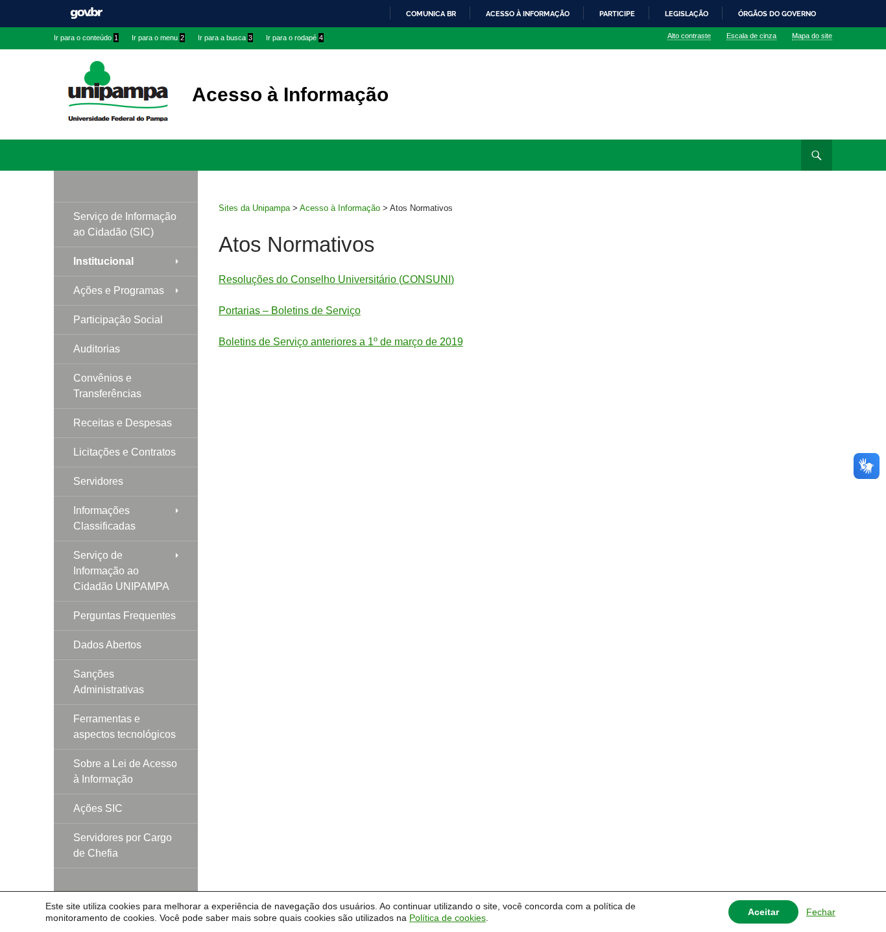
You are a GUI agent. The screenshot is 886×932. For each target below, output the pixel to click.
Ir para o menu (158, 38)
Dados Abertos (107, 644)
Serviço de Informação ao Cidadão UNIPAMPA (121, 571)
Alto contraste (689, 36)
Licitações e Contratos (124, 452)
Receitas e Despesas (122, 422)
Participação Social (118, 319)
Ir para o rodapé (294, 38)
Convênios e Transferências (107, 386)
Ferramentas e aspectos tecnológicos (124, 726)
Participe (617, 13)
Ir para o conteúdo (86, 38)
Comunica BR (431, 13)
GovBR (86, 13)
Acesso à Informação (290, 94)
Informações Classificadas (104, 518)
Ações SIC (98, 808)
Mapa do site (812, 36)
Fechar (820, 912)
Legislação (686, 13)
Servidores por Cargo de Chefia (122, 845)
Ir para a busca (225, 38)
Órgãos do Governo (777, 13)
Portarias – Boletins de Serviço (290, 310)
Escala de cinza (751, 36)
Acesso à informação (527, 13)
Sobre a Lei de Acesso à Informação (125, 771)
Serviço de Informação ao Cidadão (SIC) (124, 224)
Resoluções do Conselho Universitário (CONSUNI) (336, 279)
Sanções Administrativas (108, 681)
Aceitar (763, 912)
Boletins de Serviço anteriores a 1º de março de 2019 (341, 341)
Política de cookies (447, 918)
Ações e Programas (118, 290)
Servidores (98, 481)
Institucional (103, 261)
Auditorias (96, 348)
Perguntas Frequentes (124, 615)
